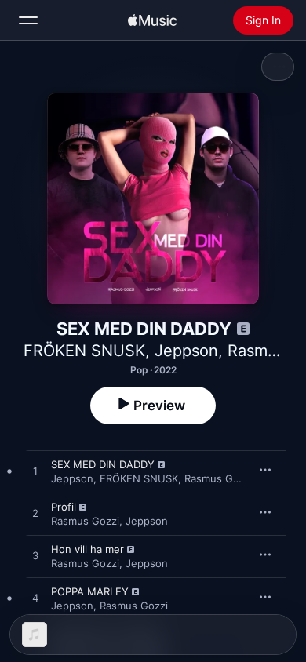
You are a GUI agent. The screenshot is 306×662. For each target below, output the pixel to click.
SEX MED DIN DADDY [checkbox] (103, 464)
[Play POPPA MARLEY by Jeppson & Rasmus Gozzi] (35, 598)
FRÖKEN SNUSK (84, 350)
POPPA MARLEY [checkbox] (90, 591)
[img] (152, 20)
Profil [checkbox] (63, 506)
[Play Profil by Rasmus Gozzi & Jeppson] (35, 514)
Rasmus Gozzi (218, 478)
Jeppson (186, 350)
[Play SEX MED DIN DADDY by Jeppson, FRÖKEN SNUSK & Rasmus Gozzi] (35, 471)
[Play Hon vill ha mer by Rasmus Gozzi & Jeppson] (35, 556)
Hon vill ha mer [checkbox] (87, 549)
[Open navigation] (28, 20)
